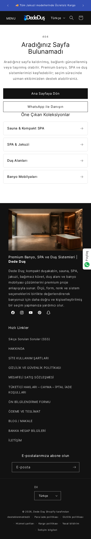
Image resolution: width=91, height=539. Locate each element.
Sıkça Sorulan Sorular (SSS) (29, 339)
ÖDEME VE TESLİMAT (24, 411)
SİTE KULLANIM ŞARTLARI (28, 358)
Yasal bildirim (70, 523)
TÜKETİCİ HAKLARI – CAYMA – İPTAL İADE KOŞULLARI (40, 389)
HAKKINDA (16, 348)
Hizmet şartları (25, 523)
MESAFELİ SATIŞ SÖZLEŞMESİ (31, 377)
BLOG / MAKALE (20, 421)
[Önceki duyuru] (7, 5)
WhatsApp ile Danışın (45, 107)
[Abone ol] (74, 467)
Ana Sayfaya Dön (45, 93)
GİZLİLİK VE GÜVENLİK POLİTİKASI (34, 367)
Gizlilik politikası (73, 516)
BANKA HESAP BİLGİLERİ (27, 430)
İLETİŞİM (15, 440)
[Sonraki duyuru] (83, 5)
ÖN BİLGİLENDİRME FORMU (29, 402)
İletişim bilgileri (48, 529)
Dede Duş (39, 511)
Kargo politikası (48, 523)
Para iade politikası (46, 516)
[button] (8, 17)
